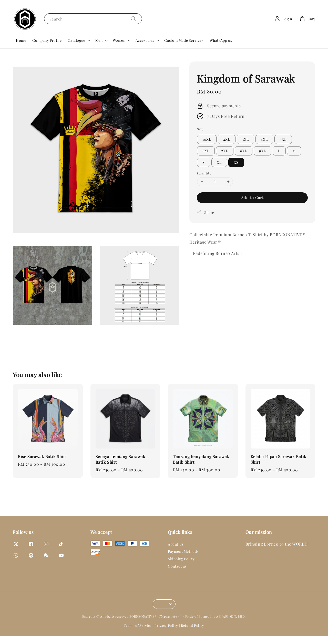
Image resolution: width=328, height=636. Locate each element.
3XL (245, 139)
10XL (206, 139)
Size (200, 129)
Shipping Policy (181, 558)
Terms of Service (138, 625)
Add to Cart (252, 197)
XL (219, 162)
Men (99, 40)
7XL (224, 150)
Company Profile (46, 40)
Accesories (145, 40)
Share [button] (209, 212)
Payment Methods (183, 551)
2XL (226, 139)
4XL (264, 139)
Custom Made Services (183, 40)
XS (236, 162)
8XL (243, 150)
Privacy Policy (166, 625)
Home (21, 40)
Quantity (204, 173)
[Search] (133, 19)
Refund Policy (192, 625)
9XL (262, 150)
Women (119, 40)
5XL (283, 139)
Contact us (177, 566)
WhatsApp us (221, 40)
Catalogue (76, 40)
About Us (176, 544)
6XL (205, 150)
